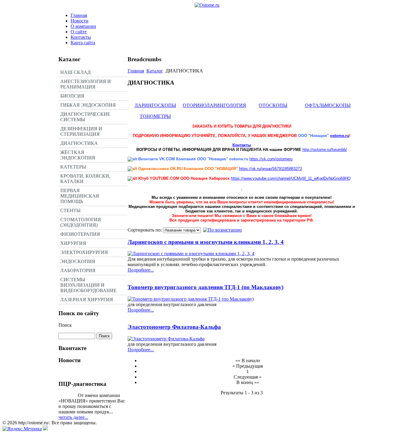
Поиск (65, 325)
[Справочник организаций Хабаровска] (45, 428)
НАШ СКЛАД (75, 72)
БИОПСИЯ (72, 95)
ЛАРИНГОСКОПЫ (155, 105)
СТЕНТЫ (70, 210)
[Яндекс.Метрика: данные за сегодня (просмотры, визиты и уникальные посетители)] (22, 429)
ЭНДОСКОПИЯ (77, 261)
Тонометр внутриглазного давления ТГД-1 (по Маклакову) (205, 287)
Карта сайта (83, 42)
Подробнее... (141, 269)
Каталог (154, 70)
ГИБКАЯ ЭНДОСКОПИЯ (88, 105)
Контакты (81, 37)
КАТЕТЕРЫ (73, 166)
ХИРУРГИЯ (73, 243)
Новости (79, 20)
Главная (79, 15)
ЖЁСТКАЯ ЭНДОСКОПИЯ (77, 155)
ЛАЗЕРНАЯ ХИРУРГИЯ (86, 299)
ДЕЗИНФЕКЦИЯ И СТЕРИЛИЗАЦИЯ (81, 131)
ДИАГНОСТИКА (79, 143)
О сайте (79, 31)
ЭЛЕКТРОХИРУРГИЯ (84, 252)
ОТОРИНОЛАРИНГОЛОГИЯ (214, 105)
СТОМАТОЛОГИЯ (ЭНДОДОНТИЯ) (80, 222)
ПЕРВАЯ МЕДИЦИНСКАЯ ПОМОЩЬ (79, 196)
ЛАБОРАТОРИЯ (77, 270)
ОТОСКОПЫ (273, 105)
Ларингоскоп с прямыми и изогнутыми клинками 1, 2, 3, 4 (206, 242)
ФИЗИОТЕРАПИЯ (80, 234)
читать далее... (73, 417)
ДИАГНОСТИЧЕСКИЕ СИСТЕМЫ (85, 117)
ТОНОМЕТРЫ (155, 116)
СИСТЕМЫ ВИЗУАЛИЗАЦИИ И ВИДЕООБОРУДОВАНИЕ (88, 285)
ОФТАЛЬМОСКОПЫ (328, 105)
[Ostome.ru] (207, 5)
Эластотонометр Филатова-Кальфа (174, 327)
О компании (83, 26)
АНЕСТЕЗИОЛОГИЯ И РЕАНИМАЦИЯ (85, 84)
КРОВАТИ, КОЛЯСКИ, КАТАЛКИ (85, 178)
